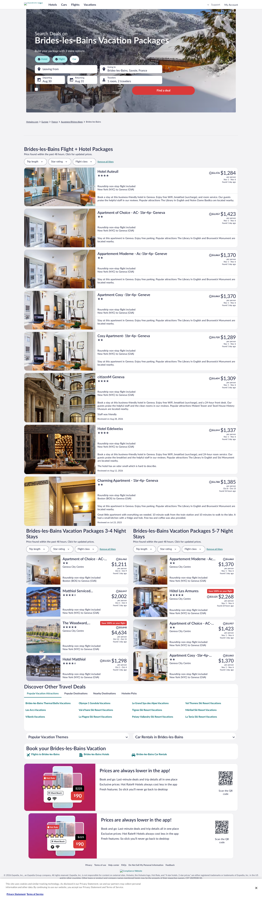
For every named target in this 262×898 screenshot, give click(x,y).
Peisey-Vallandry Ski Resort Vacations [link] (152, 717)
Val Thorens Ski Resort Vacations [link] (203, 703)
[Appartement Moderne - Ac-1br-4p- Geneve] (166, 269)
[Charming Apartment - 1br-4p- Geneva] (166, 501)
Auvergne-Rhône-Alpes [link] (72, 122)
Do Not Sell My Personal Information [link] (146, 865)
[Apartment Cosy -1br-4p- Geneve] (166, 310)
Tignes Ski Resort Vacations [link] (147, 710)
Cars (64, 4)
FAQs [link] (123, 865)
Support (215, 5)
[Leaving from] (66, 69)
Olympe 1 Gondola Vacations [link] (94, 703)
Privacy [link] (88, 865)
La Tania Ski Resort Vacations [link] (201, 717)
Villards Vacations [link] (35, 717)
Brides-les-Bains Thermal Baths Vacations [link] (48, 703)
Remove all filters (105, 162)
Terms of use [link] (100, 865)
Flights (75, 4)
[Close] (256, 888)
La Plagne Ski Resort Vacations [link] (95, 717)
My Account (231, 5)
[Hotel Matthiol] (94, 668)
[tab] (42, 694)
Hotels (52, 4)
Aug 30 (47, 81)
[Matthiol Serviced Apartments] (94, 602)
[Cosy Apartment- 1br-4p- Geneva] (166, 351)
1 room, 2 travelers (119, 81)
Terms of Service (35, 894)
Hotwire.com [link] (32, 122)
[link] (52, 755)
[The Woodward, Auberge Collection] (94, 636)
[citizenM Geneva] (166, 397)
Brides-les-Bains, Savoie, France (127, 70)
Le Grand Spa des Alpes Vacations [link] (150, 703)
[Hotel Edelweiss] (166, 449)
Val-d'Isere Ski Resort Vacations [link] (96, 710)
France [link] (55, 122)
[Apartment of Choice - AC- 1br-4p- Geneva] (166, 227)
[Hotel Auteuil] (166, 186)
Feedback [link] (170, 865)
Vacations (90, 4)
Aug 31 (79, 81)
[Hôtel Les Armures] (201, 602)
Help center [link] (113, 865)
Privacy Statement (16, 894)
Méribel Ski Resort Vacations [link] (201, 710)
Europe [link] (45, 122)
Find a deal (163, 90)
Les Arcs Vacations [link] (35, 710)
